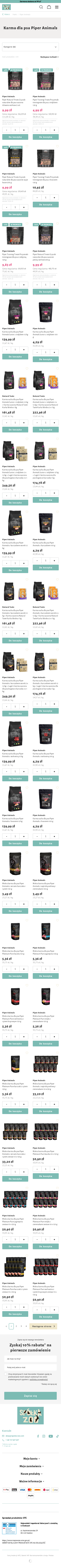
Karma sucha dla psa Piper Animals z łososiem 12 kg (13, 820)
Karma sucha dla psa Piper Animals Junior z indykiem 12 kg (15, 333)
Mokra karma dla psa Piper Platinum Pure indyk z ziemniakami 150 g (43, 1019)
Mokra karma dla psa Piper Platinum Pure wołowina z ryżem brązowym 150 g (13, 1019)
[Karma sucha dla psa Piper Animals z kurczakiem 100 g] (46, 523)
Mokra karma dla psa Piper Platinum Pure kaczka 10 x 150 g (45, 1152)
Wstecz (7, 14)
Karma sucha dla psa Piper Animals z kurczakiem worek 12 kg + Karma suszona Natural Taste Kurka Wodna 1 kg (15, 614)
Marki (15, 14)
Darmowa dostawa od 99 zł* (30, 1)
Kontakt (6, 1431)
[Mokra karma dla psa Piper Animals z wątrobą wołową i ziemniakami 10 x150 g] (46, 1064)
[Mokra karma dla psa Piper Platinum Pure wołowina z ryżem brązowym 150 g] (15, 996)
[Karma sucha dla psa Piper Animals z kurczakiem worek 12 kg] (15, 523)
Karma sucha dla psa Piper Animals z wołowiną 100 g (43, 755)
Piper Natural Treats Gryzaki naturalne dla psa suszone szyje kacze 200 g (15, 180)
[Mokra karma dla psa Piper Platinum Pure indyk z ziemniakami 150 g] (46, 996)
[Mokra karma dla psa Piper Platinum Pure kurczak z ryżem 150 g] (15, 1064)
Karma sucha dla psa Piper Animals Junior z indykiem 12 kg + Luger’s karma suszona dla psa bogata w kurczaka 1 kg (46, 474)
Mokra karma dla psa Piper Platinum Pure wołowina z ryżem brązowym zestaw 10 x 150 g (45, 1291)
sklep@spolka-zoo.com (15, 1436)
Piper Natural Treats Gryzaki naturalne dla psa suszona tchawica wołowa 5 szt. (13, 102)
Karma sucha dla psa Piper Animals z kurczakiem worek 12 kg (15, 545)
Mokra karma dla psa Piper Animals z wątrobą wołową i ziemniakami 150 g (44, 886)
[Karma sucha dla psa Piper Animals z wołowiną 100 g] (46, 734)
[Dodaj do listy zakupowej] (27, 69)
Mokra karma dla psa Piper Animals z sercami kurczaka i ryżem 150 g (14, 886)
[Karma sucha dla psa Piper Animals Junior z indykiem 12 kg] (15, 312)
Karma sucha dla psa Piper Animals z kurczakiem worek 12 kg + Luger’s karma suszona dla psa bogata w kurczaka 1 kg (45, 685)
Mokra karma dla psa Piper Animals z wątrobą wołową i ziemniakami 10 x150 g (44, 1086)
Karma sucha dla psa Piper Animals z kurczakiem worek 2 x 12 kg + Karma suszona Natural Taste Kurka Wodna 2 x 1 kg (46, 614)
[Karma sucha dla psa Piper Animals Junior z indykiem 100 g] (46, 312)
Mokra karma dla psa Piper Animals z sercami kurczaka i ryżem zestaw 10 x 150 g (14, 1154)
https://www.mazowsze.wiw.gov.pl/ (16, 1540)
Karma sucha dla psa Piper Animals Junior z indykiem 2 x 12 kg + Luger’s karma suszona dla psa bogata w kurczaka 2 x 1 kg (14, 475)
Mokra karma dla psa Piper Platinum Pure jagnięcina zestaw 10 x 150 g (13, 1221)
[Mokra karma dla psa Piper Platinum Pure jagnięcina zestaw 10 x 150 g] (15, 1199)
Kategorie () (10, 47)
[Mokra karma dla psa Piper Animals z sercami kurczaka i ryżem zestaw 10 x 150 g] (15, 1132)
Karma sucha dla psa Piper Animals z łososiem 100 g (43, 820)
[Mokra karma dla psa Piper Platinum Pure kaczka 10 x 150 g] (46, 1132)
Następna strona (41, 1326)
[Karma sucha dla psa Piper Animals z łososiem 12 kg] (15, 799)
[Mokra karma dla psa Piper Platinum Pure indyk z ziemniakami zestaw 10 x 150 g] (46, 1199)
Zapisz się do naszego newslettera (30, 1340)
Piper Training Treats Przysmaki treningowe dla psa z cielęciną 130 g (15, 257)
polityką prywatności (39, 1379)
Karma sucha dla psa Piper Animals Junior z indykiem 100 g (45, 334)
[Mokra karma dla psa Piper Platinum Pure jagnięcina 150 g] (46, 931)
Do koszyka (15, 136)
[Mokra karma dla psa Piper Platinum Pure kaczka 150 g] (15, 931)
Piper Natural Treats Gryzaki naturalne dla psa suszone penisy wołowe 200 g (44, 257)
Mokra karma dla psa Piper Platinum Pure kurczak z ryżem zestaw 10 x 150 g (15, 1289)
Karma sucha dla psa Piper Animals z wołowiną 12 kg (13, 755)
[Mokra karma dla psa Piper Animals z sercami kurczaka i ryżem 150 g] (15, 864)
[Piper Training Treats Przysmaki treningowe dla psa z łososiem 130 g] (46, 157)
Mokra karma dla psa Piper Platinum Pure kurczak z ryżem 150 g (15, 1086)
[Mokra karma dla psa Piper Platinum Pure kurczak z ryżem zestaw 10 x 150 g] (15, 1267)
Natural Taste (8, 396)
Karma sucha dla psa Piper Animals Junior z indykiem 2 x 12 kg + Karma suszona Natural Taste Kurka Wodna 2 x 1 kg (45, 403)
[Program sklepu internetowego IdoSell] (30, 1561)
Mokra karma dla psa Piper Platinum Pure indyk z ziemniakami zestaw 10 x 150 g (45, 1221)
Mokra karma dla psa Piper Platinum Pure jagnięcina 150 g (45, 952)
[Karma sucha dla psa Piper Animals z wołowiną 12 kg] (15, 734)
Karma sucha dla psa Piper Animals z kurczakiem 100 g (44, 544)
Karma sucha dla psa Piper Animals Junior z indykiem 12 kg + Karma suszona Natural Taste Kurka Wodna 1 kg (15, 403)
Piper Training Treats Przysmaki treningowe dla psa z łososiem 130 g (46, 180)
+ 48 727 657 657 (12, 1440)
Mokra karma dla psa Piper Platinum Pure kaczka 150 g (13, 952)
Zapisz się (30, 1395)
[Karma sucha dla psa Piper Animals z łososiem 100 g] (46, 799)
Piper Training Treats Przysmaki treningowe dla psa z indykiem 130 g (46, 102)
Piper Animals (8, 97)
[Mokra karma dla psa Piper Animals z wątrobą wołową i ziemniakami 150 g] (46, 864)
